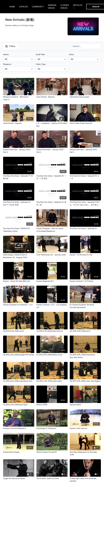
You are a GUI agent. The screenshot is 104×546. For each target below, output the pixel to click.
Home (12, 7)
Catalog (23, 7)
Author (6, 54)
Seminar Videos (52, 6)
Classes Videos (64, 6)
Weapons (7, 64)
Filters (12, 46)
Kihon (71, 54)
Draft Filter (40, 54)
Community (38, 7)
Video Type (41, 64)
